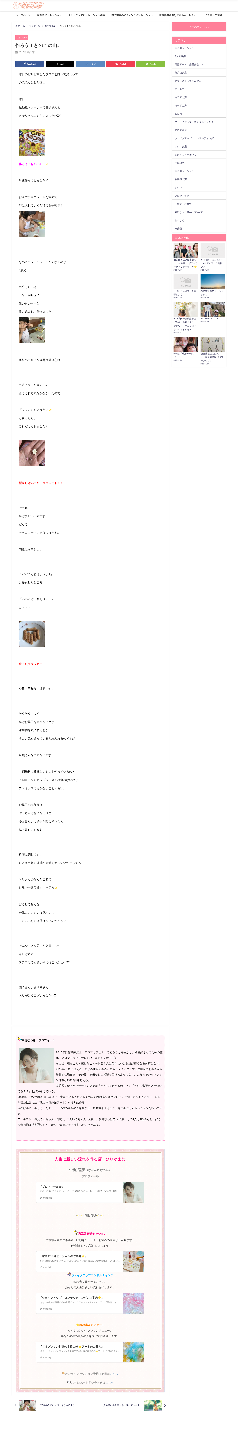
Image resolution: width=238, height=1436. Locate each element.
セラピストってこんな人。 (189, 80)
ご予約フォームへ (199, 27)
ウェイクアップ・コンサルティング (194, 122)
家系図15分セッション (49, 15)
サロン (178, 187)
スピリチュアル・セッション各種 (86, 15)
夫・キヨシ (181, 89)
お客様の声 (181, 179)
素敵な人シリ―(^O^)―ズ (189, 212)
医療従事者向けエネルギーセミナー (178, 15)
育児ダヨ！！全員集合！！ (189, 64)
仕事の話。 (181, 162)
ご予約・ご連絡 (213, 15)
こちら (114, 1374)
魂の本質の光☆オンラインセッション (132, 15)
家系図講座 (181, 72)
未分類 (178, 228)
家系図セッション (184, 48)
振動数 (178, 113)
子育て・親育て (183, 204)
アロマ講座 (181, 130)
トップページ (23, 15)
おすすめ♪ (22, 37)
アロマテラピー (183, 195)
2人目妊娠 (180, 56)
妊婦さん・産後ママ (186, 154)
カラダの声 (181, 97)
